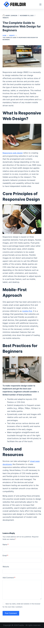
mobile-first (27, 311)
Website (6, 18)
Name (5, 544)
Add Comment (9, 578)
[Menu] (40, 4)
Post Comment (11, 613)
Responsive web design (13, 153)
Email (5, 555)
